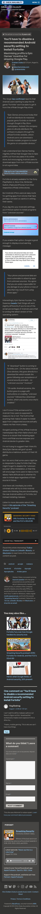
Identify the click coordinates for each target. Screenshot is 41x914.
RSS (25, 870)
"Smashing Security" (11, 598)
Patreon (7, 877)
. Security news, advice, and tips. (16, 172)
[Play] (8, 860)
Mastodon (7, 553)
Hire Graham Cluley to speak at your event (16, 892)
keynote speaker (19, 580)
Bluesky (28, 550)
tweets (14, 303)
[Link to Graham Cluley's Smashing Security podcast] (18, 886)
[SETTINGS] (33, 860)
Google (20, 564)
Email (8, 794)
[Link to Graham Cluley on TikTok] (26, 886)
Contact (35, 892)
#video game (22, 571)
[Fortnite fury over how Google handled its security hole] (23, 623)
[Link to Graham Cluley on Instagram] (22, 886)
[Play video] (20, 16)
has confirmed (18, 99)
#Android (7, 568)
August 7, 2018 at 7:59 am (18, 709)
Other (30, 870)
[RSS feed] (35, 886)
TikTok (6, 601)
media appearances (11, 596)
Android (11, 564)
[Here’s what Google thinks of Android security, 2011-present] (23, 668)
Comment (10, 759)
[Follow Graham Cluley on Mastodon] (14, 886)
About (20, 894)
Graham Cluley (17, 62)
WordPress (16, 904)
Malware (29, 564)
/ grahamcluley (19, 69)
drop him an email (10, 603)
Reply (7, 732)
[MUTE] (29, 860)
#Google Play (9, 571)
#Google (28, 568)
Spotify (20, 870)
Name (8, 783)
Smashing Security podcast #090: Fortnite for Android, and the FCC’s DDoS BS (22, 655)
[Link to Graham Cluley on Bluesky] (10, 886)
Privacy (13, 899)
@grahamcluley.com (21, 67)
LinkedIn (13, 601)
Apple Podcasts (10, 870)
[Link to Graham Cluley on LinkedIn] (5, 886)
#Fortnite (17, 568)
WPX (34, 904)
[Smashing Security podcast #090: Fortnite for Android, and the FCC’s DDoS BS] (23, 644)
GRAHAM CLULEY (11, 6)
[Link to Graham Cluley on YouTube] (30, 886)
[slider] (16, 861)
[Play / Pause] (9, 531)
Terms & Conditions (23, 899)
